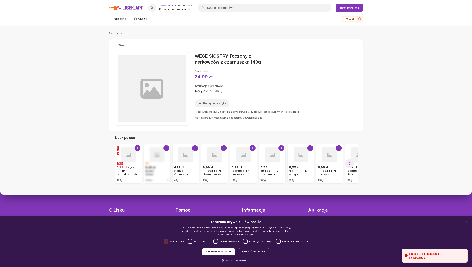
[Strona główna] (126, 8)
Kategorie (120, 18)
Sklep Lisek (115, 33)
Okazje (142, 18)
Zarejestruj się (349, 7)
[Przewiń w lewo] (122, 163)
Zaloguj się (224, 111)
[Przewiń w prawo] (349, 163)
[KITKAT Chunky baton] (186, 163)
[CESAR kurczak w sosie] (128, 163)
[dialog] (236, 241)
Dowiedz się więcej (244, 234)
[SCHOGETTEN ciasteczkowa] (214, 163)
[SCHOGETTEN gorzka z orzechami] (329, 163)
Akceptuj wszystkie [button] (218, 251)
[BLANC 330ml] (157, 163)
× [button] (466, 221)
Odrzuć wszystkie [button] (254, 251)
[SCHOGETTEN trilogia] (301, 163)
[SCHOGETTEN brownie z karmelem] (243, 163)
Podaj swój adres (204, 111)
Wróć (121, 45)
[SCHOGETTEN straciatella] (272, 163)
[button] (236, 260)
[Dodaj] (137, 148)
